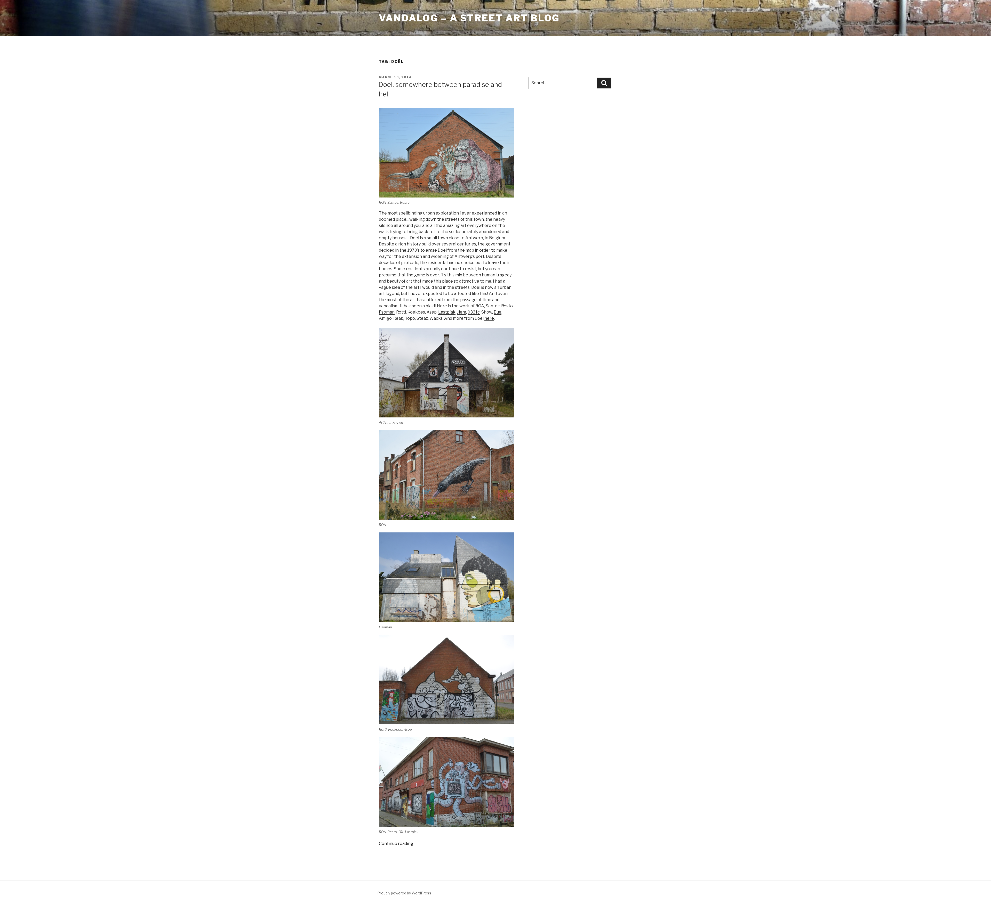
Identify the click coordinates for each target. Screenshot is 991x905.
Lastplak (446, 312)
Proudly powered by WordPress (404, 893)
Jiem (461, 312)
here (489, 318)
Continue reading (396, 843)
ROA (479, 305)
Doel (414, 237)
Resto (507, 305)
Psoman (387, 312)
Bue (497, 312)
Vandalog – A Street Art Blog (469, 18)
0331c (474, 312)
